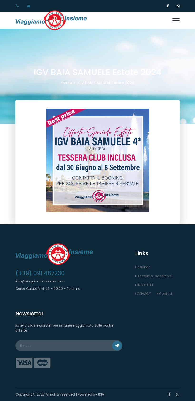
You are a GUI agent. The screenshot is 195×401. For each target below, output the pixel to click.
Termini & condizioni (154, 276)
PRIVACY (143, 293)
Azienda (143, 267)
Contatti (165, 293)
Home (66, 82)
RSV (101, 394)
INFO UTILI (144, 284)
